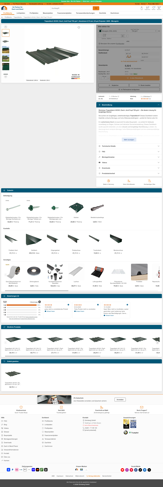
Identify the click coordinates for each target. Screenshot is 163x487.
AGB (53, 476)
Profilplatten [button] (34, 13)
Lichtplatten (48, 424)
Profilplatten (48, 428)
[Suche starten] (96, 8)
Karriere (6, 460)
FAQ (103, 151)
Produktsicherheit (108, 173)
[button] (159, 8)
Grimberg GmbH (90, 420)
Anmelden (120, 399)
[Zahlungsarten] (27, 469)
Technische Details (109, 146)
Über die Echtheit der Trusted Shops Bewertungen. (22, 318)
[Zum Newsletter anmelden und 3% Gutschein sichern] (54, 399)
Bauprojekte (7, 435)
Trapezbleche (18, 17)
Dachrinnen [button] (115, 13)
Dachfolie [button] (102, 13)
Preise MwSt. (153, 4)
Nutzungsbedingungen (31, 317)
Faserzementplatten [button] (64, 13)
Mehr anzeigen (129, 140)
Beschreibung (107, 105)
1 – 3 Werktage (145, 96)
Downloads (106, 168)
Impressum (60, 476)
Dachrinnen (48, 446)
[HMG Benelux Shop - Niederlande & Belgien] (81, 469)
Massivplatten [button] (48, 13)
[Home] (2, 17)
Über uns (6, 457)
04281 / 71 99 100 (91, 428)
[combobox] (71, 8)
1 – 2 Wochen (113, 96)
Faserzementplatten (51, 435)
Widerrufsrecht (79, 476)
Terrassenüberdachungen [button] (85, 13)
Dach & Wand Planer (10, 446)
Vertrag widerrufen (94, 476)
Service (143, 4)
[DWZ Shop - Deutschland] (76, 469)
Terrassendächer (50, 439)
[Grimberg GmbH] (86, 469)
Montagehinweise (108, 157)
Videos (104, 162)
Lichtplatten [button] (21, 13)
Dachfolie (47, 442)
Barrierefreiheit (106, 476)
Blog (5, 424)
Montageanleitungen (10, 439)
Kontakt (137, 4)
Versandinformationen (11, 450)
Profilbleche (8, 17)
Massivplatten (49, 432)
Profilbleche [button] (7, 13)
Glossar (6, 432)
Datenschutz (69, 476)
